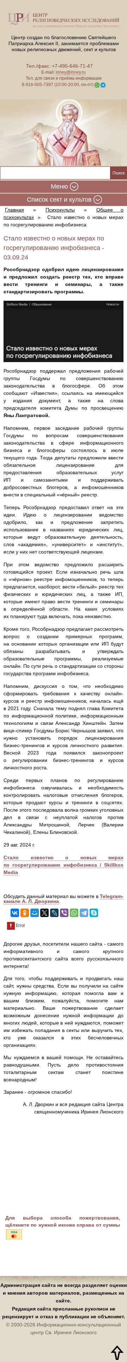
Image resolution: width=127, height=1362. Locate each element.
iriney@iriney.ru (71, 72)
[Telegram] (84, 913)
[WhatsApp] (74, 913)
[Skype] (94, 913)
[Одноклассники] (24, 913)
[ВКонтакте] (15, 913)
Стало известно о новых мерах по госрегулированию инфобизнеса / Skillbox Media (63, 865)
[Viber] (64, 913)
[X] (44, 913)
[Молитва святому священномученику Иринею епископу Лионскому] (63, 133)
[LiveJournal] (54, 913)
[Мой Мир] (34, 913)
